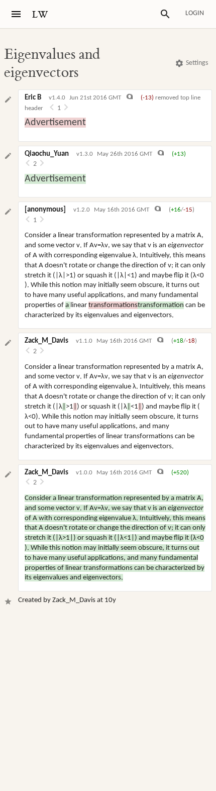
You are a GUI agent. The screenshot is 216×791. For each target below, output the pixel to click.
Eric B (33, 98)
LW (40, 15)
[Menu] (16, 14)
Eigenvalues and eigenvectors (52, 63)
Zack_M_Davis (46, 341)
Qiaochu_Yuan (47, 154)
